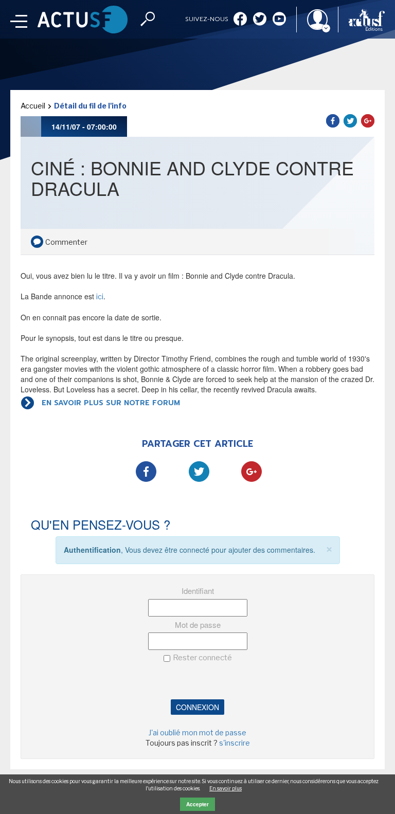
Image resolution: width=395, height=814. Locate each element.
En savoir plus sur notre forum (111, 402)
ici (99, 296)
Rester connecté (202, 657)
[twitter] (259, 20)
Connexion (197, 707)
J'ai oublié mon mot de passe (197, 732)
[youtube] (279, 20)
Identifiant (198, 590)
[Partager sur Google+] (367, 121)
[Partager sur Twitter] (350, 121)
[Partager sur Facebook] (332, 121)
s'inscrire (234, 742)
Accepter (197, 804)
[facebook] (240, 20)
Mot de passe (198, 624)
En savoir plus (225, 788)
